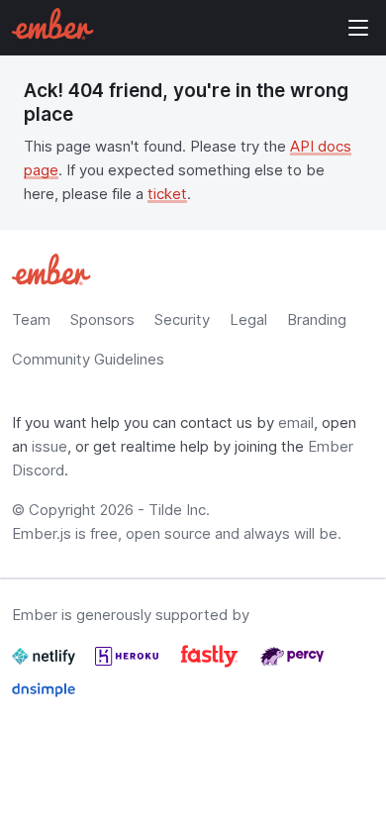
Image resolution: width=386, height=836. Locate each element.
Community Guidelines (88, 359)
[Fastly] (211, 664)
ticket (167, 193)
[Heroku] (128, 664)
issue (49, 446)
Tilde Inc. (179, 509)
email (296, 422)
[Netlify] (45, 664)
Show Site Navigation (358, 28)
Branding (316, 319)
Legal (248, 319)
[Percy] (292, 664)
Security (182, 319)
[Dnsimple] (43, 697)
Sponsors (102, 319)
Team (31, 319)
